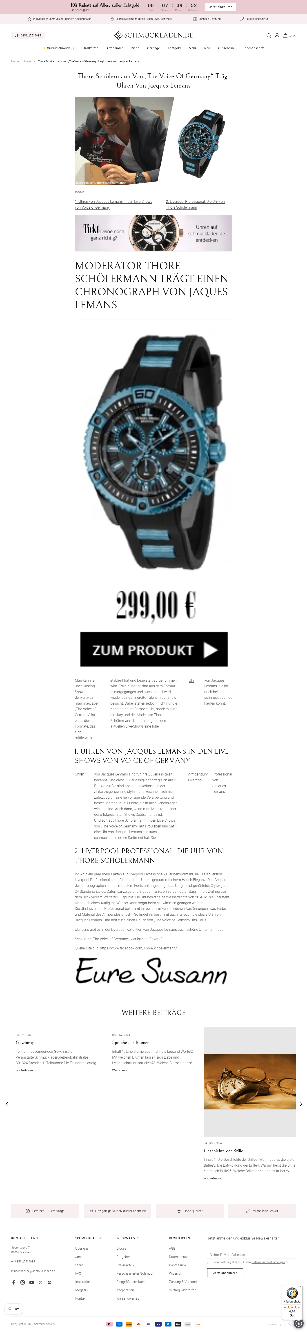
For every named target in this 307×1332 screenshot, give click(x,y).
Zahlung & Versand (183, 1282)
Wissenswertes (127, 1298)
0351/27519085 (31, 35)
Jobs (78, 1257)
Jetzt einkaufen (221, 7)
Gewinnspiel (27, 1042)
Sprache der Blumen (130, 1042)
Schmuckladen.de (45, 1324)
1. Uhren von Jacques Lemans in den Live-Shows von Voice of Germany (113, 204)
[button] (58, 50)
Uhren (79, 774)
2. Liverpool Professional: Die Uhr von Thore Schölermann (195, 204)
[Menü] (300, 1287)
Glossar (122, 1248)
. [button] (3, 1104)
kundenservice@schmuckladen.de (33, 1271)
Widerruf (175, 1273)
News (27, 61)
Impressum (177, 1265)
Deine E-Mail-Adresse (227, 1255)
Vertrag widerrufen (182, 1290)
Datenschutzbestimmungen (268, 1262)
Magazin (81, 1290)
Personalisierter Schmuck (135, 1273)
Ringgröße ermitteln (130, 1282)
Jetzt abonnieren (225, 1273)
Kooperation (125, 1290)
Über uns (82, 1248)
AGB (172, 1248)
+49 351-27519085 (23, 1261)
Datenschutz (178, 1257)
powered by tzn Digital (281, 1324)
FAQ (78, 1273)
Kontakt (81, 1298)
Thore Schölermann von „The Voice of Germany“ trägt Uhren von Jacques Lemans (88, 61)
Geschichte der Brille (223, 1151)
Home (15, 61)
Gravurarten (125, 1265)
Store (79, 1265)
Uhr (191, 680)
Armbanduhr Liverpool (198, 777)
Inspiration (83, 1282)
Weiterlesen (24, 1070)
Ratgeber (123, 1257)
